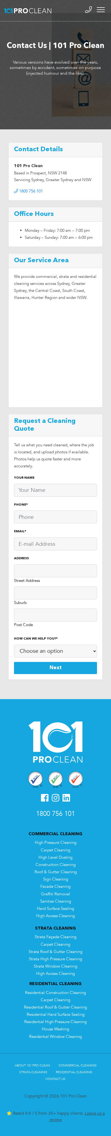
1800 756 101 (30, 191)
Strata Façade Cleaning (56, 937)
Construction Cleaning (56, 865)
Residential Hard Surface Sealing (56, 1014)
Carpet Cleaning (55, 850)
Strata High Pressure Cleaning (55, 959)
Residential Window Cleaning (55, 1037)
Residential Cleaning (74, 1072)
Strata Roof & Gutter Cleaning (55, 952)
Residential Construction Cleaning (55, 993)
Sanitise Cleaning (55, 901)
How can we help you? (36, 638)
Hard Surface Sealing (55, 908)
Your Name (24, 477)
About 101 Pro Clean (32, 1065)
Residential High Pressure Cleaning (55, 1022)
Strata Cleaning (33, 1072)
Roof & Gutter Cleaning (55, 872)
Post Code (23, 625)
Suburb (20, 603)
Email (20, 531)
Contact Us (55, 1079)
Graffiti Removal (55, 894)
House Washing (55, 1029)
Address (21, 558)
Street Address (27, 580)
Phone (21, 504)
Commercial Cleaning (77, 1065)
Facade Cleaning (55, 886)
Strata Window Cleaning (55, 966)
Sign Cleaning (55, 879)
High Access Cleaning (55, 916)
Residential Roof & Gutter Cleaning (55, 1007)
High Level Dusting (55, 857)
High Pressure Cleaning (56, 842)
